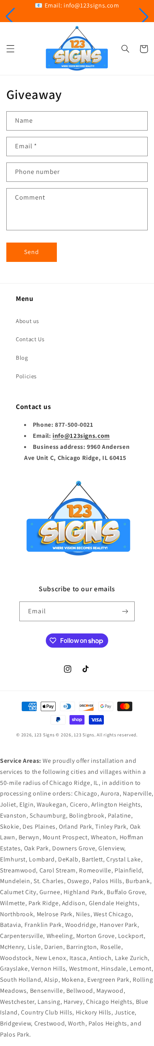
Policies (26, 376)
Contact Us (30, 339)
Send (31, 252)
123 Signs (44, 735)
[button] (10, 16)
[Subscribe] (125, 611)
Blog (22, 357)
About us (27, 321)
